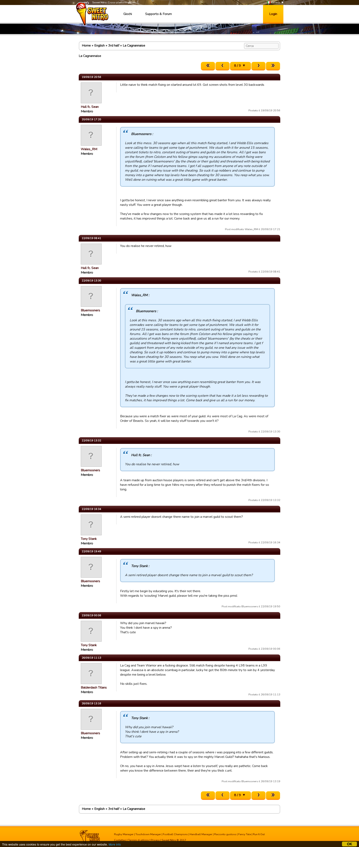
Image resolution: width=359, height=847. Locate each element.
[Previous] (222, 66)
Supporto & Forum (158, 14)
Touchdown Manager (148, 834)
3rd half (113, 45)
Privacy (155, 840)
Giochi (127, 14)
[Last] (273, 66)
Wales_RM (89, 149)
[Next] (258, 66)
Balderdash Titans (94, 687)
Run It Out (259, 834)
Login (273, 14)
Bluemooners (90, 310)
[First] (208, 66)
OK (349, 844)
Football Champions (175, 834)
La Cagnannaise (134, 45)
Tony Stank (89, 538)
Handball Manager (201, 834)
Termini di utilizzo (138, 840)
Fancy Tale (244, 834)
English (99, 45)
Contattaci (120, 840)
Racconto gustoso (225, 834)
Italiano (275, 2)
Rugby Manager (124, 834)
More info (115, 844)
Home (86, 45)
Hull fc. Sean (90, 106)
